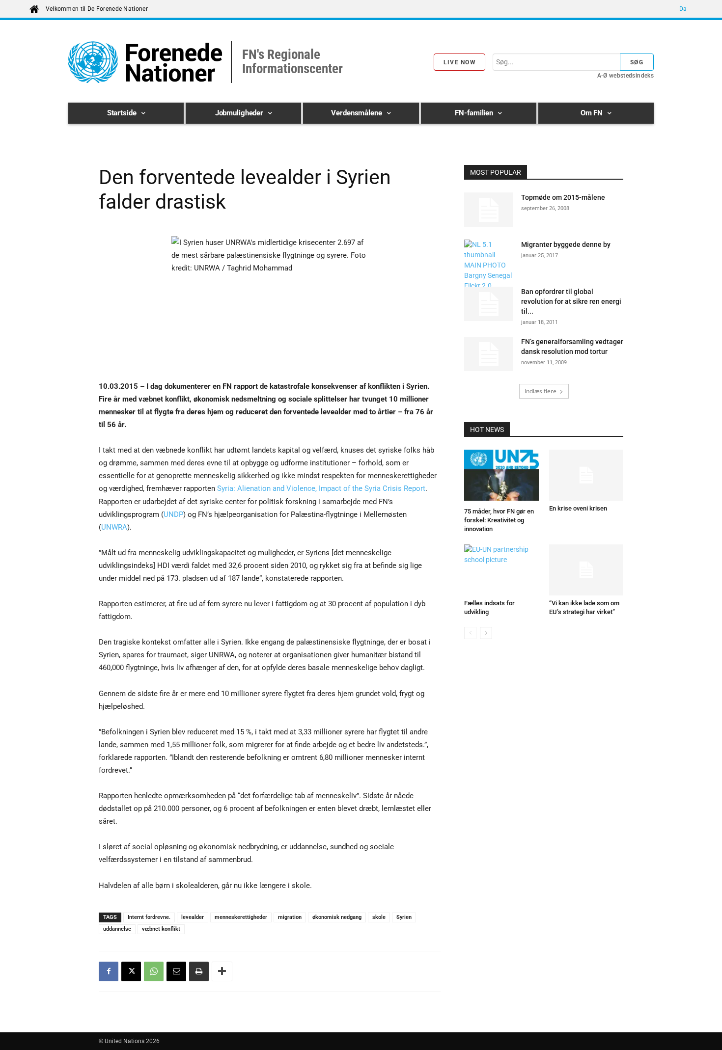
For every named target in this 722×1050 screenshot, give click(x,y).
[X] (131, 971)
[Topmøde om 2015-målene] (488, 209)
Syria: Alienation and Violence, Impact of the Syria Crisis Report (321, 488)
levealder (192, 917)
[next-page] (486, 633)
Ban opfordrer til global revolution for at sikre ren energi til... (571, 301)
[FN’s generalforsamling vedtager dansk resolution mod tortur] (488, 354)
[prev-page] (470, 633)
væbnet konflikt (161, 929)
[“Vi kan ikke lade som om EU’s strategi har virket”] (586, 569)
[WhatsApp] (154, 971)
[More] (222, 971)
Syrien (404, 917)
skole (379, 917)
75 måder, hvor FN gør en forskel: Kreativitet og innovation (499, 520)
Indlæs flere (540, 391)
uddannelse (117, 929)
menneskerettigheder (241, 917)
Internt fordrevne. (149, 917)
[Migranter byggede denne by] (488, 276)
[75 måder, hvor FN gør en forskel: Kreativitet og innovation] (501, 477)
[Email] (176, 971)
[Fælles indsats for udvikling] (501, 569)
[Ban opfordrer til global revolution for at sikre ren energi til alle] (488, 304)
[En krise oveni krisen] (586, 475)
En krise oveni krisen (578, 508)
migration (290, 917)
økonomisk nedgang (336, 917)
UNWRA (114, 527)
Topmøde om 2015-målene (563, 197)
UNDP (173, 514)
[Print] (199, 971)
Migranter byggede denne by (566, 244)
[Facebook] (108, 971)
